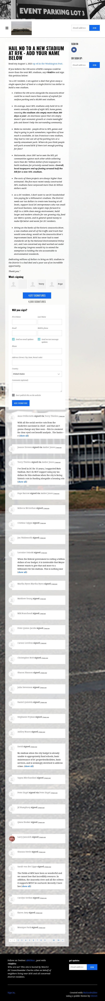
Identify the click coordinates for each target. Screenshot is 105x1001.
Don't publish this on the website (28, 395)
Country (15, 369)
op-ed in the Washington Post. (48, 63)
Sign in (11, 992)
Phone (14, 346)
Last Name (42, 317)
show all (24, 436)
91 (58, 940)
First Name (16, 317)
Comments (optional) (20, 380)
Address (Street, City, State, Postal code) (27, 357)
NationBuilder (90, 992)
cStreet (94, 996)
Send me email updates (24, 339)
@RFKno (30, 960)
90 (54, 940)
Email (14, 328)
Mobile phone (43, 328)
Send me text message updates (50, 340)
